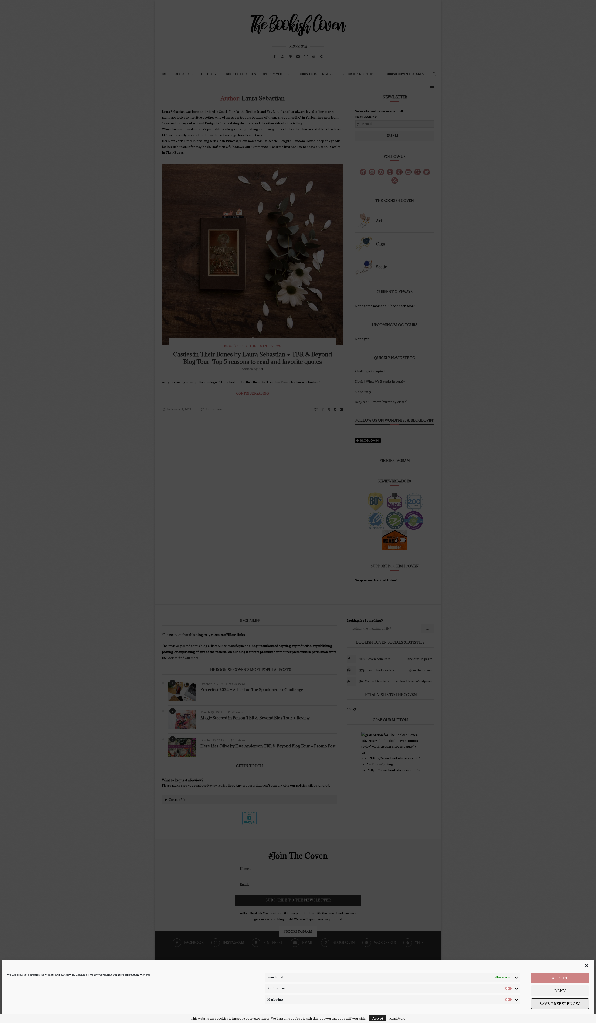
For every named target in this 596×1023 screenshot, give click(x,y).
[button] (586, 965)
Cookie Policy (15, 1015)
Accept (560, 978)
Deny (560, 991)
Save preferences (560, 1003)
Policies (30, 1015)
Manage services (574, 1015)
